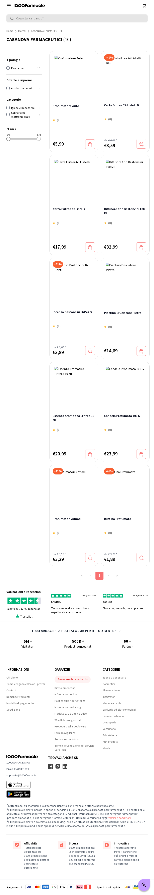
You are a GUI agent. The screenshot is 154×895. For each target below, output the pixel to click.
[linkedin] (65, 766)
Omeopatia (109, 723)
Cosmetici (109, 684)
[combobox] (77, 18)
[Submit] (13, 18)
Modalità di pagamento (20, 703)
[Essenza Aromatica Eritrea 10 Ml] (74, 383)
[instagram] (57, 766)
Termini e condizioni (67, 739)
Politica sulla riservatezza (70, 701)
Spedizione (13, 710)
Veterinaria (109, 729)
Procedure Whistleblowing (70, 727)
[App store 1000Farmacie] (22, 785)
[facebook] (50, 766)
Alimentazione (111, 691)
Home (9, 31)
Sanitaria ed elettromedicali (119, 710)
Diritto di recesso (65, 688)
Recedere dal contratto (72, 679)
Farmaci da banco (113, 716)
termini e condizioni (119, 818)
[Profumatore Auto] (74, 73)
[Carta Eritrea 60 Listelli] (74, 176)
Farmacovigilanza (65, 733)
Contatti (11, 691)
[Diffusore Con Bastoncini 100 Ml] (125, 176)
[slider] (8, 139)
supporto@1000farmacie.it (22, 776)
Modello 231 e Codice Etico (71, 714)
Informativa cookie (66, 695)
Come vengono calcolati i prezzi (25, 684)
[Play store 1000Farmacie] (22, 794)
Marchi (22, 31)
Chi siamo (12, 678)
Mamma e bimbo (112, 703)
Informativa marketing (68, 707)
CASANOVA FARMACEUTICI (46, 31)
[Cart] (144, 5)
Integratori (109, 697)
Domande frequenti (18, 697)
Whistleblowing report (68, 720)
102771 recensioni (30, 609)
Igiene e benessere (114, 678)
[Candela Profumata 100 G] (125, 383)
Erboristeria (110, 735)
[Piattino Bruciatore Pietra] (125, 280)
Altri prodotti (110, 742)
